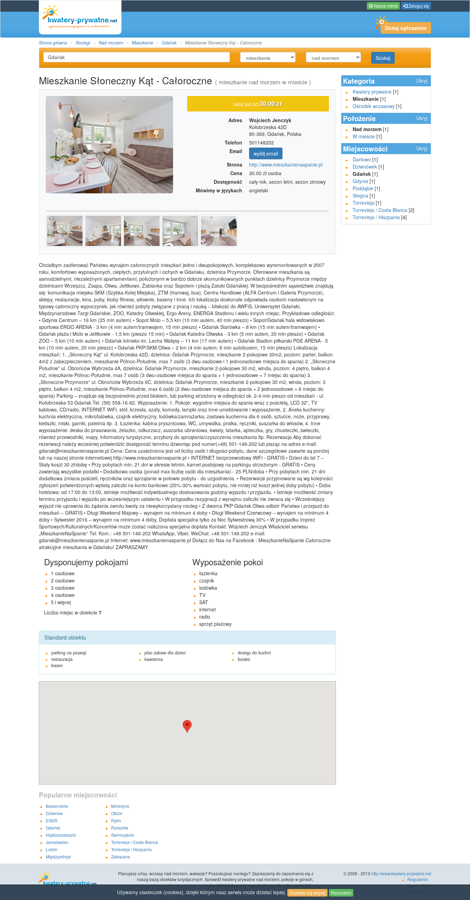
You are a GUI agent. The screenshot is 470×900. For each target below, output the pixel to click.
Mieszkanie (142, 43)
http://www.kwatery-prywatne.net (401, 873)
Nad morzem (111, 43)
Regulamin (417, 879)
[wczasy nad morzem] (78, 880)
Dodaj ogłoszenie (406, 27)
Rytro (116, 820)
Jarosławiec (57, 842)
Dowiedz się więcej (307, 893)
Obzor (116, 813)
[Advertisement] (386, 334)
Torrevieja (363, 202)
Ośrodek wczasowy (374, 106)
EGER (51, 820)
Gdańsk (169, 43)
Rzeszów (119, 828)
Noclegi (83, 43)
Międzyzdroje (58, 856)
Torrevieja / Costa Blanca (380, 209)
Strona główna (53, 43)
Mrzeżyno (120, 806)
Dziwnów (54, 813)
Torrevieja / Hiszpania (376, 217)
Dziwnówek (365, 166)
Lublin (51, 849)
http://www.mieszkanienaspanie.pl (285, 164)
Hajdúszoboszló (61, 835)
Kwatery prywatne (372, 91)
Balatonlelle (57, 806)
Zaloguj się (418, 6)
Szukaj (383, 57)
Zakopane (120, 856)
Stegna (360, 195)
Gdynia (360, 181)
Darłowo (362, 159)
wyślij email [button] (266, 153)
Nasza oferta (385, 6)
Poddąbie (363, 188)
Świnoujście (122, 835)
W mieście (364, 136)
